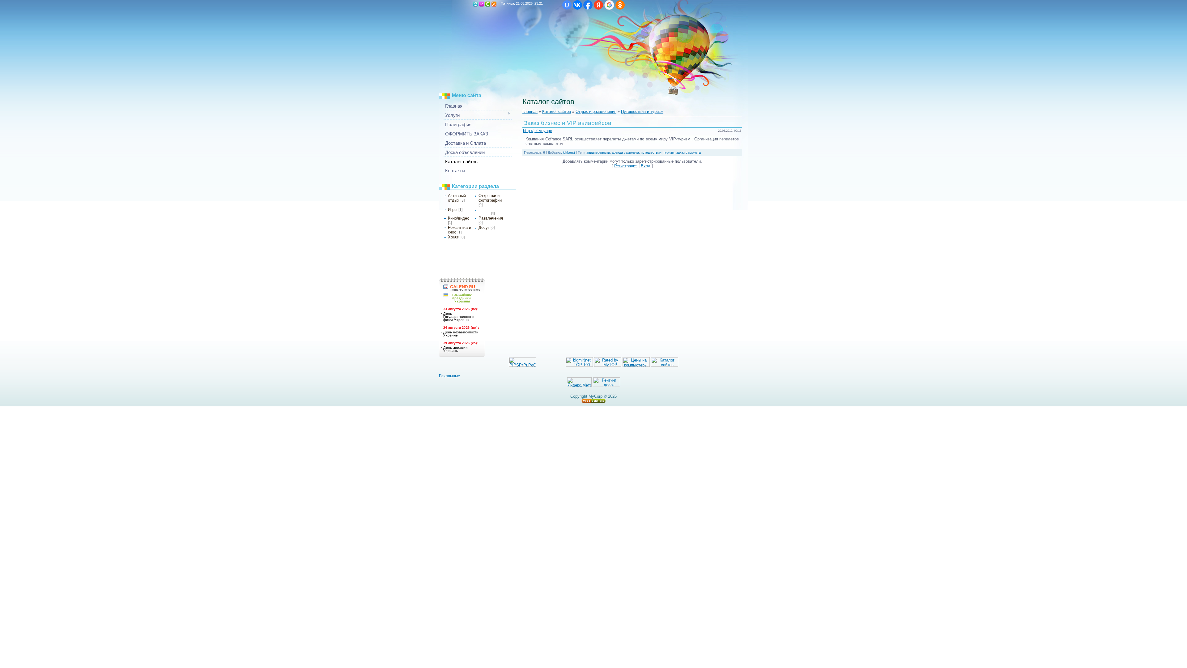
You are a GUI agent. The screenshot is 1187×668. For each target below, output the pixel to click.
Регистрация (481, 4)
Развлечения (491, 218)
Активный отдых (457, 198)
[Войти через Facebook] (588, 5)
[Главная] (475, 4)
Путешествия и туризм (642, 111)
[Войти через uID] (567, 5)
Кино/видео (458, 218)
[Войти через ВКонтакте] (577, 5)
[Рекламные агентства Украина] (452, 376)
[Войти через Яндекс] (598, 5)
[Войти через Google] (609, 5)
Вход (487, 4)
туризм (668, 152)
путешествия (651, 152)
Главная (530, 111)
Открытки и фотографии (490, 198)
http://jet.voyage (537, 130)
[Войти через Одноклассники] (620, 5)
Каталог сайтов (556, 111)
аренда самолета (625, 152)
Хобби (453, 237)
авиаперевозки (598, 152)
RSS (493, 4)
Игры (452, 209)
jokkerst (569, 152)
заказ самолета (688, 152)
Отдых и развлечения (596, 111)
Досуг (484, 227)
